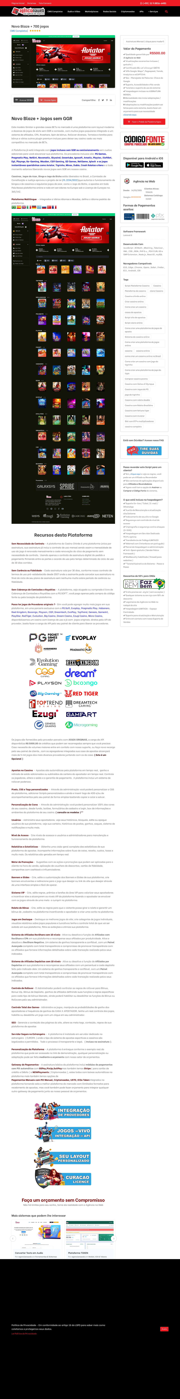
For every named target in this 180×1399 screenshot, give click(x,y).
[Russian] (46, 207)
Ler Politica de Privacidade (24, 1333)
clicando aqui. (130, 114)
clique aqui (135, 473)
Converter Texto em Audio (29, 1252)
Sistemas (31, 3)
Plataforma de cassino (135, 290)
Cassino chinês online (135, 296)
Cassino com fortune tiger (137, 410)
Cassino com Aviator (134, 415)
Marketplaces (91, 11)
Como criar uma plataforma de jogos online (142, 343)
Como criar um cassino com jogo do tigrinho (141, 363)
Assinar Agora (50, 100)
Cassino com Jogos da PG (136, 389)
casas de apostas (133, 312)
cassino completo (133, 426)
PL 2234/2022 (70, 180)
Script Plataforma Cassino (137, 285)
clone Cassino (156, 290)
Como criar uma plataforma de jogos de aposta (143, 330)
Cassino (157, 285)
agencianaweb (25, 1256)
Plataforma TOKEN (78, 1252)
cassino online (143, 350)
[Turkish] (51, 207)
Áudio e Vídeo (74, 11)
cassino (128, 350)
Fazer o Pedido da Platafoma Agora (146, 122)
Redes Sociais (109, 11)
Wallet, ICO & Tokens (97, 1256)
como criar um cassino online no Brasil (143, 355)
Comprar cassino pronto (136, 378)
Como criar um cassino (135, 306)
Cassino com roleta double (137, 399)
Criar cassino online (134, 301)
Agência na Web (144, 181)
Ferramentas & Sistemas (46, 1256)
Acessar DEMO (25, 100)
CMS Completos (55, 11)
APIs (141, 11)
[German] (31, 207)
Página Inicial (18, 3)
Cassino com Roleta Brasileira (139, 405)
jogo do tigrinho (132, 394)
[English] (26, 207)
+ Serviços (153, 11)
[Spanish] (16, 207)
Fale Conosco (45, 3)
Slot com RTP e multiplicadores (139, 421)
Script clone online (133, 322)
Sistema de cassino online (137, 336)
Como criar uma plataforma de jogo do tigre (143, 371)
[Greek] (41, 207)
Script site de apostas (135, 317)
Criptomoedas (128, 11)
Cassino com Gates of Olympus (139, 383)
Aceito (164, 1329)
